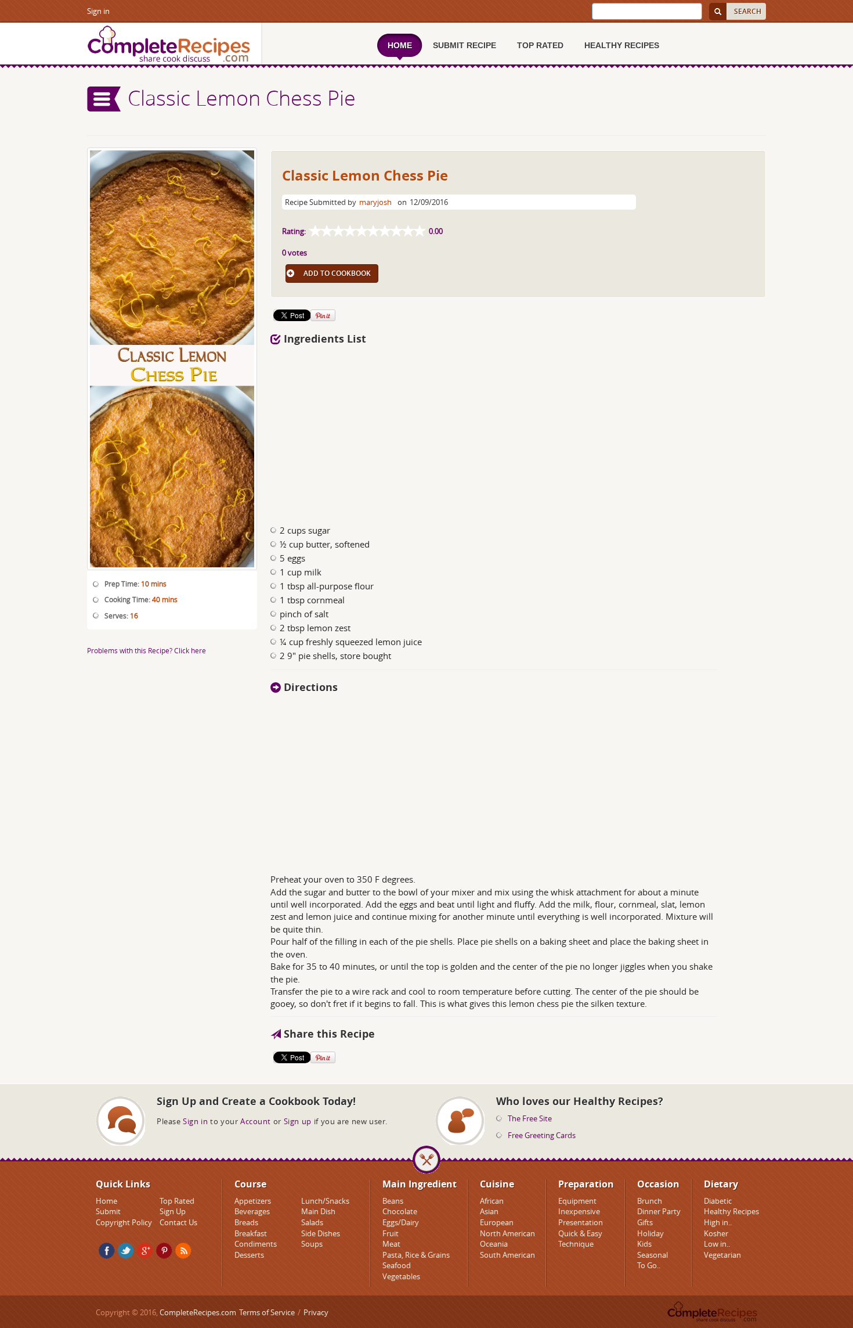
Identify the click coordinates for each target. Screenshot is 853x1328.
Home (106, 1201)
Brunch (649, 1201)
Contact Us (178, 1222)
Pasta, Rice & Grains (416, 1255)
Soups (312, 1244)
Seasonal (652, 1255)
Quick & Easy (580, 1233)
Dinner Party (659, 1211)
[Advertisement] (518, 431)
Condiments (255, 1244)
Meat (391, 1244)
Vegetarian (722, 1255)
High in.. (718, 1222)
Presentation (580, 1222)
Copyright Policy (124, 1222)
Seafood (396, 1265)
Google (145, 1251)
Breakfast (250, 1233)
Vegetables (401, 1276)
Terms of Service (267, 1312)
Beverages (252, 1211)
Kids (644, 1244)
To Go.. (648, 1265)
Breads (246, 1222)
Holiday (650, 1233)
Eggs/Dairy (400, 1222)
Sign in (98, 11)
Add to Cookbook (337, 273)
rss (183, 1251)
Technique (576, 1244)
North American (507, 1233)
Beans (392, 1201)
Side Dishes (320, 1233)
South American (507, 1255)
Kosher (716, 1233)
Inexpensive (579, 1211)
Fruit (390, 1233)
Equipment (577, 1201)
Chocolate (399, 1211)
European (497, 1222)
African (492, 1201)
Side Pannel (104, 99)
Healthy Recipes (731, 1211)
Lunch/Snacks (325, 1201)
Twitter (126, 1251)
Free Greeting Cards (542, 1135)
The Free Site (530, 1118)
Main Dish (318, 1211)
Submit (108, 1211)
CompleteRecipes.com (198, 1312)
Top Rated (177, 1201)
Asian (489, 1211)
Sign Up (173, 1211)
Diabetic (718, 1201)
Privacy (315, 1312)
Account (255, 1121)
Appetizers (252, 1201)
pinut (164, 1251)
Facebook (107, 1251)
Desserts (249, 1255)
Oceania (494, 1244)
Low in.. (717, 1244)
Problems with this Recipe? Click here (146, 650)
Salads (312, 1222)
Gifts (645, 1222)
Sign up (298, 1121)
